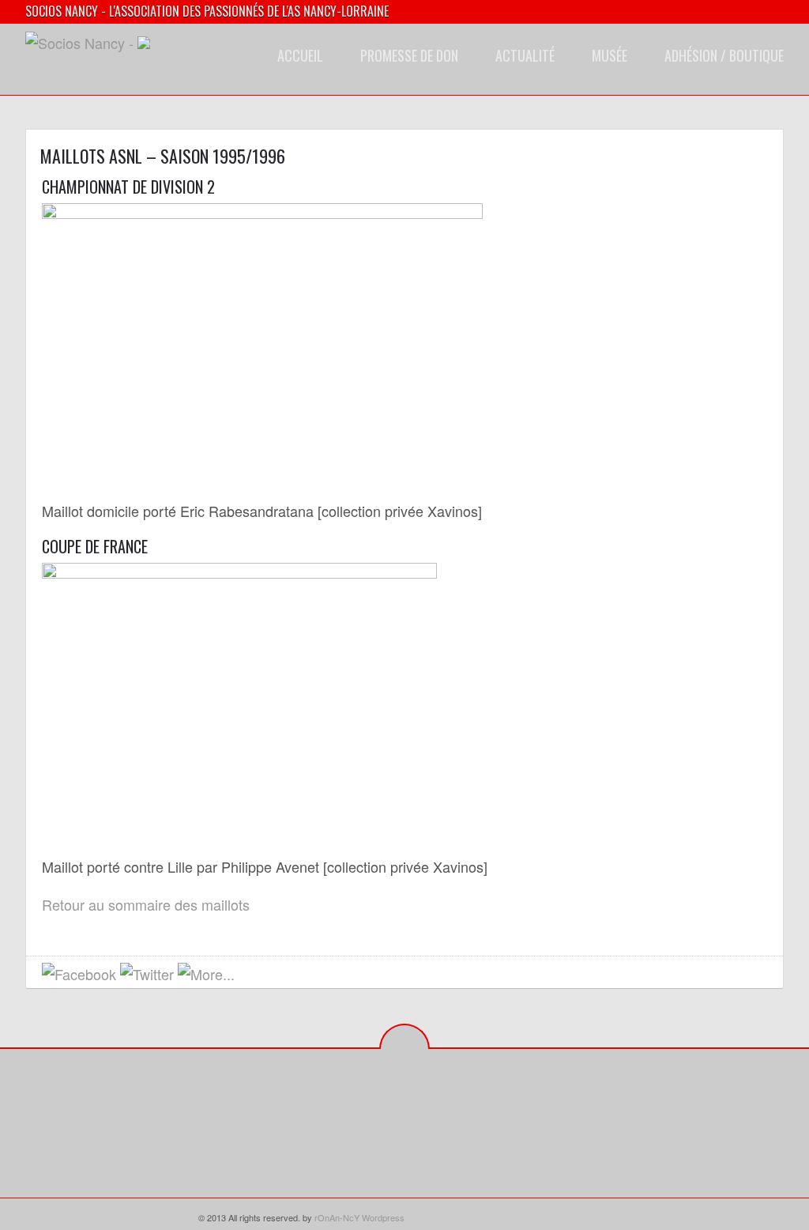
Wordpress (383, 1217)
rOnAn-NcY (336, 1217)
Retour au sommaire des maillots (146, 904)
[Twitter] (465, 1118)
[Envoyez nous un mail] (251, 975)
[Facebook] (440, 1118)
